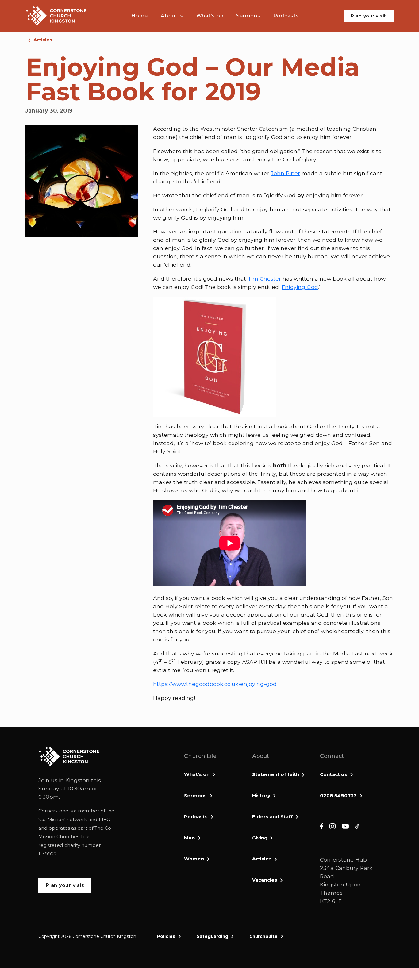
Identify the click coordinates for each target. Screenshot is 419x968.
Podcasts (196, 817)
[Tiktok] (357, 826)
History (261, 795)
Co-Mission (51, 819)
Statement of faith (275, 774)
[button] (172, 16)
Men (189, 838)
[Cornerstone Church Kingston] (56, 15)
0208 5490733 (338, 795)
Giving (259, 838)
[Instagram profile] (332, 826)
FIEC (104, 819)
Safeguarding (212, 936)
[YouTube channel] (345, 826)
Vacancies (264, 880)
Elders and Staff (272, 817)
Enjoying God (300, 287)
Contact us (333, 774)
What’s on (197, 774)
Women (194, 859)
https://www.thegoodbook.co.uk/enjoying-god (215, 684)
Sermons (195, 795)
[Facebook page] (321, 826)
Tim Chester (264, 278)
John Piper (285, 173)
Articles (42, 40)
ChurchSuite (263, 936)
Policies (166, 936)
